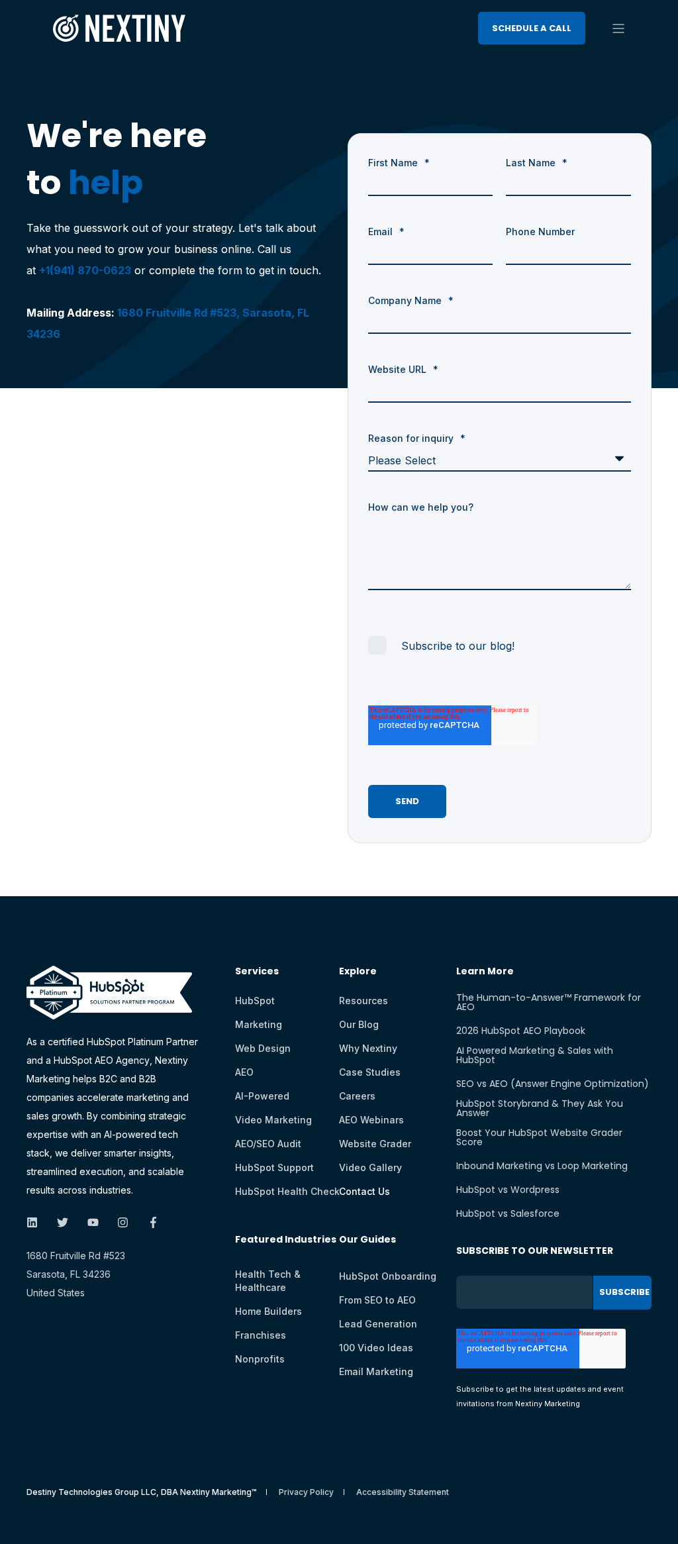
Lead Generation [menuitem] (378, 1323)
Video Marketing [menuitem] (273, 1119)
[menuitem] (285, 1246)
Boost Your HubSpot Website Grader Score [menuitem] (539, 1137)
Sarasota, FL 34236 (68, 1274)
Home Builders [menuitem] (268, 1311)
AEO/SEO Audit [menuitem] (268, 1143)
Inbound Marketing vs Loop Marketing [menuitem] (542, 1165)
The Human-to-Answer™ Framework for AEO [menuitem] (548, 1002)
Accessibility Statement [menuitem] (402, 1492)
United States (55, 1292)
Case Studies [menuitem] (370, 1072)
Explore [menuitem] (358, 972)
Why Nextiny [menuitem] (368, 1048)
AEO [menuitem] (244, 1072)
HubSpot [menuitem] (255, 1000)
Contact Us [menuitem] (364, 1191)
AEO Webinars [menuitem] (371, 1119)
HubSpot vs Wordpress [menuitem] (507, 1189)
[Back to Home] (119, 32)
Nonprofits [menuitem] (260, 1358)
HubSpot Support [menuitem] (274, 1167)
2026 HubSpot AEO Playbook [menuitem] (520, 1030)
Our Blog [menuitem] (359, 1024)
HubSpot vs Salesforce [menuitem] (507, 1213)
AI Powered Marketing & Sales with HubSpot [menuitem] (534, 1055)
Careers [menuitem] (357, 1096)
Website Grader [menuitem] (375, 1143)
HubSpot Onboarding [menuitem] (387, 1276)
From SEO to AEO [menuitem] (377, 1300)
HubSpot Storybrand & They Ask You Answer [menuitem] (539, 1108)
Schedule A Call (531, 27)
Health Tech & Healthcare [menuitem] (268, 1280)
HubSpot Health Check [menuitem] (287, 1191)
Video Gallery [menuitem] (370, 1167)
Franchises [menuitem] (260, 1335)
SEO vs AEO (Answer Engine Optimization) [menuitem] (552, 1083)
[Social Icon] (36, 1222)
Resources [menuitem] (363, 1000)
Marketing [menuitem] (258, 1024)
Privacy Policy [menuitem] (306, 1492)
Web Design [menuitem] (263, 1048)
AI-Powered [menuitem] (262, 1096)
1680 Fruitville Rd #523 (75, 1255)
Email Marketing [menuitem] (376, 1371)
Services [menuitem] (257, 972)
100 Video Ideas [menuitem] (376, 1347)
